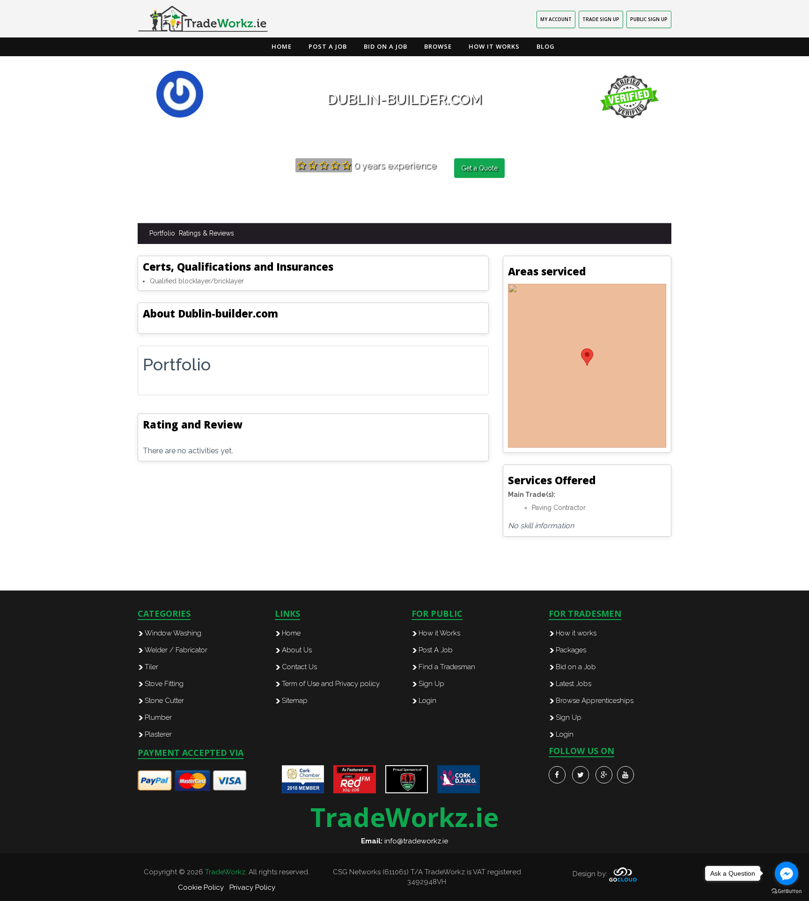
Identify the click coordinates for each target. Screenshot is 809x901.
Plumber (158, 717)
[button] (587, 357)
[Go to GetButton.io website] (787, 891)
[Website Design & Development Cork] (623, 874)
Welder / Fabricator (176, 650)
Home (282, 46)
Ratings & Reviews (206, 233)
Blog (546, 46)
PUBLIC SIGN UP (649, 19)
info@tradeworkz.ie (416, 841)
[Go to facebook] (786, 873)
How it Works (494, 46)
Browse (438, 46)
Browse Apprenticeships (594, 700)
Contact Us (299, 667)
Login (427, 700)
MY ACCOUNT (556, 19)
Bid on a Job (385, 46)
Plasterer (158, 734)
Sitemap (295, 700)
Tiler (151, 667)
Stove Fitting (164, 683)
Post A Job (436, 650)
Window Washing (173, 633)
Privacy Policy (252, 887)
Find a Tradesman (447, 667)
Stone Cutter (164, 700)
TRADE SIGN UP (600, 19)
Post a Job (328, 46)
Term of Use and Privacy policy (331, 683)
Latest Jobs (573, 683)
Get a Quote (479, 168)
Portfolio (162, 233)
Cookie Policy (201, 887)
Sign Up (431, 683)
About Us (297, 650)
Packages (571, 650)
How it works (576, 633)
